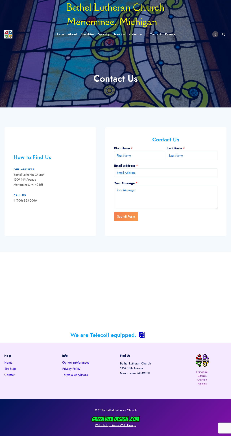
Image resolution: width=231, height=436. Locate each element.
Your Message (126, 183)
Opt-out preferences (75, 362)
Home (59, 34)
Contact (155, 34)
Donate (170, 34)
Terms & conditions (75, 375)
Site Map (10, 368)
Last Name (176, 148)
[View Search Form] (223, 34)
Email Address (126, 165)
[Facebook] (215, 34)
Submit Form (126, 216)
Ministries (87, 34)
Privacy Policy (71, 368)
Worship (104, 34)
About (72, 34)
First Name (123, 148)
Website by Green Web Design (115, 425)
